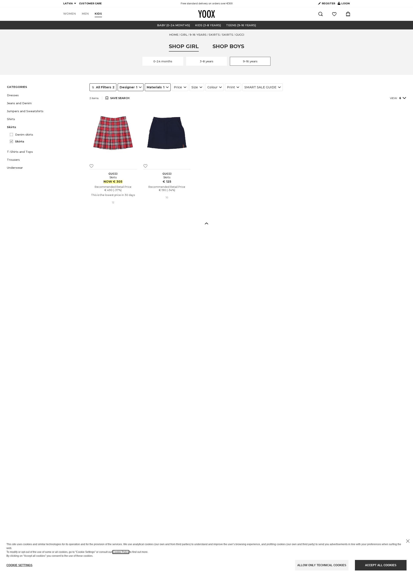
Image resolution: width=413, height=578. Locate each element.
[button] (45, 95)
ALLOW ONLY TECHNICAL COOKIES (321, 565)
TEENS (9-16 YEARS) (241, 25)
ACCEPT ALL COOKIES (380, 565)
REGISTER (328, 3)
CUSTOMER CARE (90, 3)
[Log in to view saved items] (334, 14)
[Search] (320, 14)
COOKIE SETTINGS (19, 565)
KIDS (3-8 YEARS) (208, 25)
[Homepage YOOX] (206, 14)
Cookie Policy (121, 552)
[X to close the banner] (408, 541)
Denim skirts (24, 134)
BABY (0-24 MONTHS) (173, 25)
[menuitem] (69, 13)
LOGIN (344, 4)
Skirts (19, 141)
